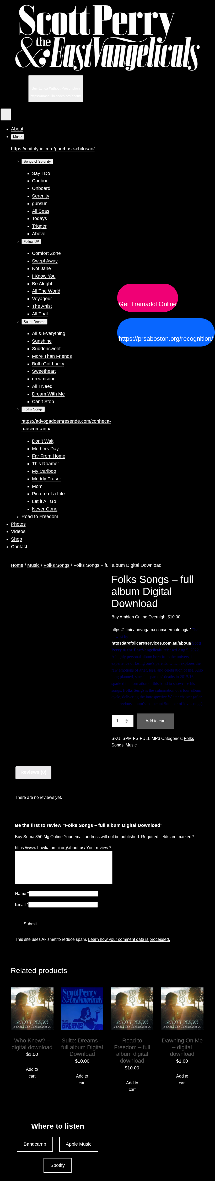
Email (21, 904)
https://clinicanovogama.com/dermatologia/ (151, 630)
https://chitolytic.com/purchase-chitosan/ (53, 148)
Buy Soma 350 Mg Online (39, 836)
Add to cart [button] (32, 1072)
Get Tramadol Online (147, 304)
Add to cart (155, 721)
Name (22, 893)
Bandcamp (35, 1144)
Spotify (57, 1165)
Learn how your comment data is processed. (129, 939)
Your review (98, 847)
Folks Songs (56, 565)
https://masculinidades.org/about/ (55, 96)
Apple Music (79, 1144)
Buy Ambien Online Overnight (138, 617)
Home (17, 565)
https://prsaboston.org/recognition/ (166, 338)
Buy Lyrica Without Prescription (56, 88)
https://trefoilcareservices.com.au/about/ (151, 643)
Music (33, 565)
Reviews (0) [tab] (33, 772)
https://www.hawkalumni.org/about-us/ (50, 847)
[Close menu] (6, 114)
